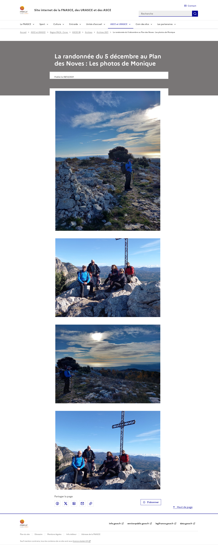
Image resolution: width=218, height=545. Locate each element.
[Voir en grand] (107, 161)
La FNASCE (25, 24)
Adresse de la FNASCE (90, 534)
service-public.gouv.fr (138, 523)
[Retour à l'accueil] (24, 524)
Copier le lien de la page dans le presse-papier (91, 503)
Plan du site (25, 534)
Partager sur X (66, 503)
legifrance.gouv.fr (165, 523)
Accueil (23, 32)
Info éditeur (71, 534)
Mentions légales (54, 534)
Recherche (195, 14)
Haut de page (184, 507)
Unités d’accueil (94, 24)
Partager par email (82, 503)
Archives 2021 (102, 32)
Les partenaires (165, 24)
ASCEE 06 (76, 32)
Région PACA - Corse (59, 32)
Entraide (73, 24)
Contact (192, 5)
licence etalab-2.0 (80, 541)
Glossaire (38, 534)
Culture (57, 24)
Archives (88, 32)
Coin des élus (142, 24)
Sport (42, 24)
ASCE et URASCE (118, 24)
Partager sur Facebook (57, 503)
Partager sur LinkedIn (74, 503)
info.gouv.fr (115, 523)
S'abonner (153, 502)
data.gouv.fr (186, 523)
